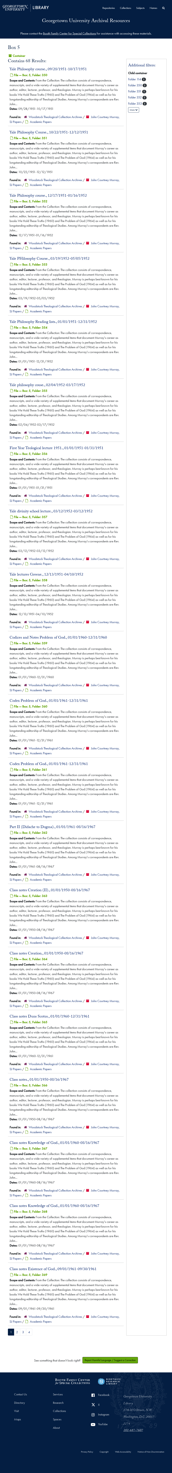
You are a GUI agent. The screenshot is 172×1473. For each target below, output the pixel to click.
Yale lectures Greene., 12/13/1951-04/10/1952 (46, 575)
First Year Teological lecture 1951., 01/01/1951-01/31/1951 (56, 448)
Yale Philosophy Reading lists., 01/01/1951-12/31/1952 (53, 322)
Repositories (108, 8)
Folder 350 (135, 85)
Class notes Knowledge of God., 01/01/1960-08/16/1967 (54, 1143)
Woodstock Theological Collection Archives (55, 117)
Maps (17, 1419)
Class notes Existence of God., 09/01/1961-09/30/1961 (53, 1269)
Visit (16, 1411)
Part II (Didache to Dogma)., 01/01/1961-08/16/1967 (52, 827)
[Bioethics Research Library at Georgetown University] (109, 1381)
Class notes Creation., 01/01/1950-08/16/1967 (46, 953)
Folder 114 (135, 79)
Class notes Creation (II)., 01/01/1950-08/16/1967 (50, 890)
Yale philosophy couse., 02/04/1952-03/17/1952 (47, 385)
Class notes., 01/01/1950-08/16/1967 (39, 1080)
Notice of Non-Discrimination (151, 1452)
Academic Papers (41, 122)
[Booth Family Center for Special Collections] (72, 1381)
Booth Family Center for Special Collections (69, 33)
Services (58, 1394)
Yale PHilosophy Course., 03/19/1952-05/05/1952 (50, 259)
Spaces (57, 1419)
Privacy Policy (87, 1452)
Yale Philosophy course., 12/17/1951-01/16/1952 (48, 196)
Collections (125, 8)
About (56, 1428)
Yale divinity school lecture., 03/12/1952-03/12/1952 (51, 511)
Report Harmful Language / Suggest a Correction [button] (110, 1360)
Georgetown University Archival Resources (86, 21)
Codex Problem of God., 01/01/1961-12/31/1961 (49, 701)
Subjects (140, 8)
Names (153, 8)
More (132, 109)
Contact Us (20, 1394)
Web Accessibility (123, 1452)
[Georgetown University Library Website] (26, 7)
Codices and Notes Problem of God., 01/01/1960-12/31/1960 (58, 638)
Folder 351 (135, 91)
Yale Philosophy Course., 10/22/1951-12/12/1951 (49, 132)
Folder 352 (135, 97)
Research (58, 1403)
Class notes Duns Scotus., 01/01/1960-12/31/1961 (50, 1016)
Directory (19, 1403)
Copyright (104, 1452)
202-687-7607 (133, 1430)
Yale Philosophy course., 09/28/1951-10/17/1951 (48, 69)
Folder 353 (135, 103)
